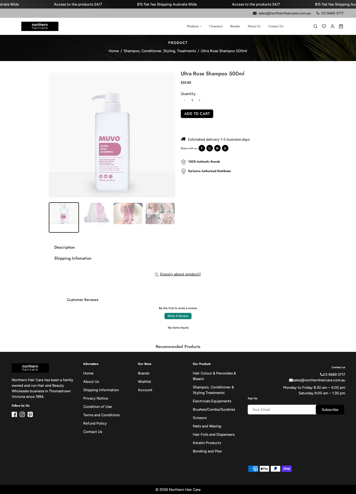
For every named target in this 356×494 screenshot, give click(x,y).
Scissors (200, 418)
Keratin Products (207, 443)
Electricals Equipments (212, 401)
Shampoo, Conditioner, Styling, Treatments (160, 51)
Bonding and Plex (207, 451)
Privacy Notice (95, 398)
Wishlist (144, 381)
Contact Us (92, 431)
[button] (55, 217)
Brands (143, 373)
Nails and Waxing (207, 426)
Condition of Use (97, 406)
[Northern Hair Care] (39, 26)
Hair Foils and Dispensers (214, 434)
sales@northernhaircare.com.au (319, 380)
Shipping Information (101, 390)
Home (114, 51)
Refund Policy (95, 423)
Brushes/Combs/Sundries (214, 409)
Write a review (178, 316)
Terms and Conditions (101, 415)
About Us (91, 381)
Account (145, 390)
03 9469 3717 (334, 374)
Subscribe (330, 409)
